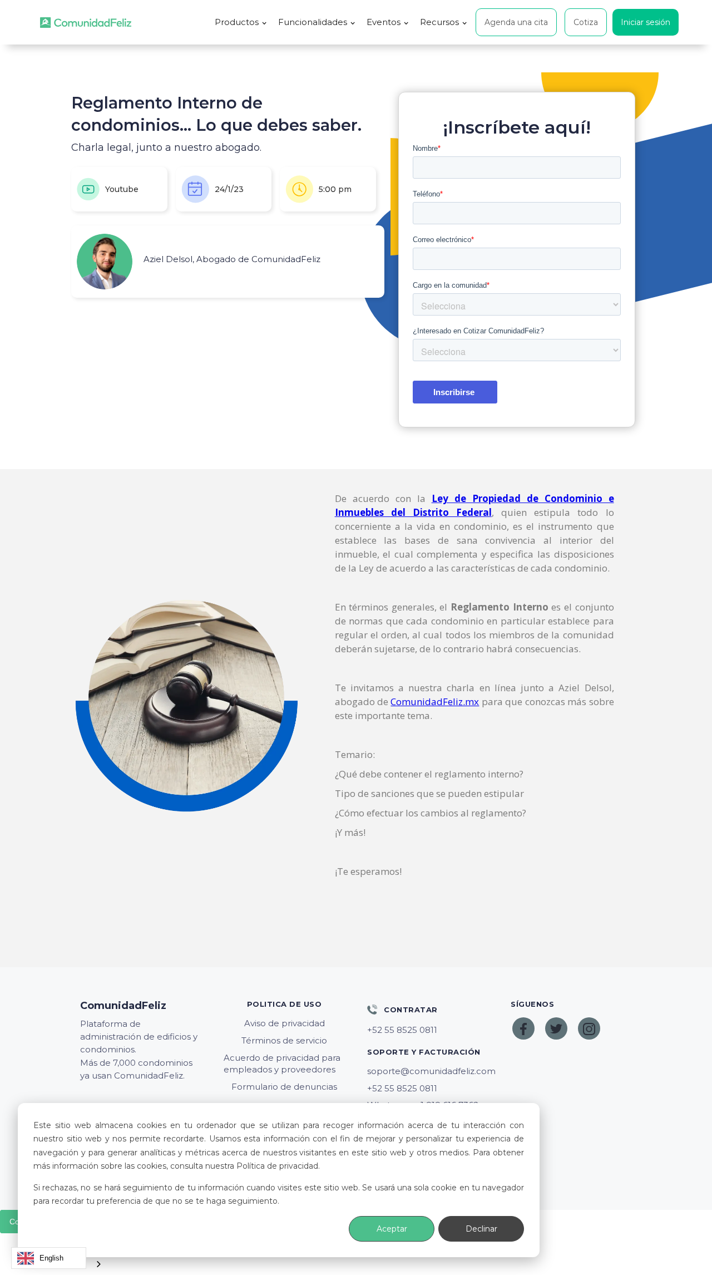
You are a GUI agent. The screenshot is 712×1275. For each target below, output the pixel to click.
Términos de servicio (284, 1040)
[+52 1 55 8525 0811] (427, 1030)
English (51, 1258)
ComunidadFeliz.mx (434, 701)
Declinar (481, 1229)
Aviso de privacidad (284, 1023)
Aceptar (392, 1229)
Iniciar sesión (645, 22)
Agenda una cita (516, 22)
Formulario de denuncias (284, 1086)
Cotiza (585, 22)
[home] (85, 22)
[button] (241, 22)
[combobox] (48, 1258)
